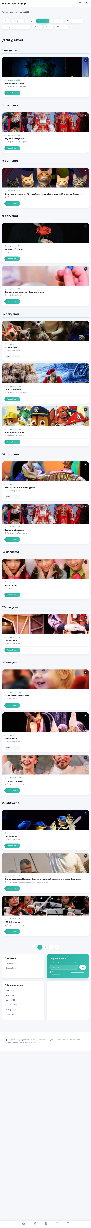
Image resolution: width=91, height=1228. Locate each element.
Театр (30, 21)
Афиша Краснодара (14, 3)
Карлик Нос (10, 640)
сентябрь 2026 (11, 1005)
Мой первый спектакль (16, 696)
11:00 (8, 357)
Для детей (14, 12)
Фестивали (61, 27)
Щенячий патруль (14, 432)
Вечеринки (57, 21)
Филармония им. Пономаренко (17, 86)
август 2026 (10, 1000)
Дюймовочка (11, 836)
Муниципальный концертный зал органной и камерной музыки (28, 882)
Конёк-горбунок (12, 389)
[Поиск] (80, 3)
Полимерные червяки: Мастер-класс (24, 292)
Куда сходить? (11, 963)
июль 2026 (10, 995)
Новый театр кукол (13, 350)
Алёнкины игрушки (14, 83)
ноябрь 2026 (10, 1015)
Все (6, 21)
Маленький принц (13, 249)
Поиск (68, 1226)
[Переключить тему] (86, 3)
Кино (46, 1226)
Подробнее (11, 93)
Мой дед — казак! (13, 781)
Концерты (17, 21)
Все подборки (11, 968)
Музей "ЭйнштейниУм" (14, 295)
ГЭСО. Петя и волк (14, 922)
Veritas (9, 252)
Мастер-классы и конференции (16, 27)
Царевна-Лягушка (14, 139)
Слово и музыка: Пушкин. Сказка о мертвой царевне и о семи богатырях (43, 879)
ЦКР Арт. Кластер (13, 699)
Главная (5, 12)
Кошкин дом (10, 347)
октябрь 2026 (11, 1010)
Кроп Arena (10, 588)
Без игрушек (11, 585)
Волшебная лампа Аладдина (19, 488)
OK (83, 967)
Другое (37, 27)
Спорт (48, 27)
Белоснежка (11, 739)
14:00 (16, 357)
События (35, 1226)
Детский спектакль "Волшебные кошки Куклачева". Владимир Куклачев (43, 194)
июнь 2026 (10, 990)
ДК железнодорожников (15, 197)
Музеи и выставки (74, 21)
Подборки (57, 1226)
